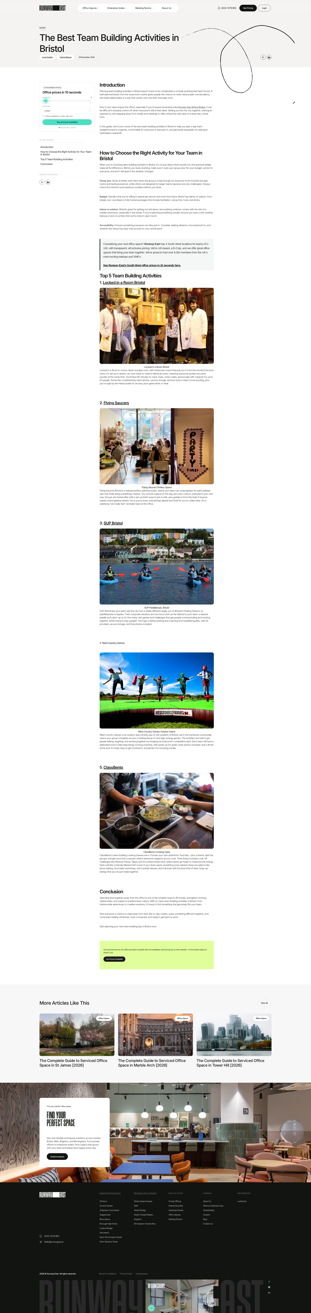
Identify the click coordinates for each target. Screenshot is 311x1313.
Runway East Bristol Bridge (191, 107)
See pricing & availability (67, 122)
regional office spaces (145, 1193)
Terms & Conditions (107, 1274)
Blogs (42, 28)
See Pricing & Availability (114, 959)
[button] (91, 8)
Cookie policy (142, 1274)
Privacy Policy (126, 1274)
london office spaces (110, 1193)
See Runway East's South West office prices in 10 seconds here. (142, 265)
